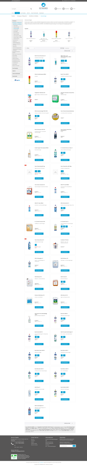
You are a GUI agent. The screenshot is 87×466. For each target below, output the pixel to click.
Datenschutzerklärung (49, 442)
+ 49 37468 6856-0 (72, 0)
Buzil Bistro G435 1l (64, 368)
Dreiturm (35, 427)
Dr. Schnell (61, 429)
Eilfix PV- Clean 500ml (39, 203)
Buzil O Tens (41, 429)
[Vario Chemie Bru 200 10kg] (55, 172)
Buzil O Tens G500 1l (69, 38)
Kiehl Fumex (50, 427)
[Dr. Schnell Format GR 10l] (29, 227)
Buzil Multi (71, 428)
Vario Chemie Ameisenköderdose (67, 111)
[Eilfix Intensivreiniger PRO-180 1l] (29, 116)
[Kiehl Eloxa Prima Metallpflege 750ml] (29, 319)
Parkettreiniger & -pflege (18, 37)
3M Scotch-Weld (57, 427)
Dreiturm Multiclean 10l (39, 295)
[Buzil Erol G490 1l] (55, 319)
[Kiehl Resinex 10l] (29, 282)
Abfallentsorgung (15, 58)
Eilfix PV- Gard (66, 428)
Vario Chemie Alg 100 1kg (40, 166)
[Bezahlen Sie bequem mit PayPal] (17, 80)
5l (61, 281)
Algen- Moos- (34, 428)
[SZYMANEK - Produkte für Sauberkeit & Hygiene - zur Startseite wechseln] (43, 6)
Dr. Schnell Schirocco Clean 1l (66, 147)
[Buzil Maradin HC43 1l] (29, 374)
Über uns (32, 439)
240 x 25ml (37, 60)
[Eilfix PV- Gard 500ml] (55, 190)
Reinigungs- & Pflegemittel (17, 22)
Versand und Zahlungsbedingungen (51, 439)
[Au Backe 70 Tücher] (55, 245)
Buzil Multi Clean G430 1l (40, 350)
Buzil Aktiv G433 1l (64, 350)
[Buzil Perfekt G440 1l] (55, 392)
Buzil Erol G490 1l (64, 313)
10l (43, 60)
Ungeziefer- (40, 427)
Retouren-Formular (34, 444)
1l (61, 79)
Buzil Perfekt (45, 427)
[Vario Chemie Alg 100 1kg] (29, 172)
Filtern (28, 48)
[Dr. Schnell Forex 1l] (55, 227)
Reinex (27, 427)
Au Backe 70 (62, 427)
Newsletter (33, 440)
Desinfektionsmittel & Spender (16, 52)
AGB (46, 440)
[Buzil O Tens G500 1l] (69, 34)
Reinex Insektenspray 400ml (56, 38)
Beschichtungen (16, 32)
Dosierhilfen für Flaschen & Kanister (17, 50)
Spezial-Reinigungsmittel (17, 47)
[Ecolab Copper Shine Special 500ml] (29, 153)
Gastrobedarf (15, 64)
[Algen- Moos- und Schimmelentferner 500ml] (44, 34)
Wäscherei (15, 46)
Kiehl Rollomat (39, 428)
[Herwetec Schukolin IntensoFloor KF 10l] (55, 98)
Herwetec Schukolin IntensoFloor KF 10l (67, 93)
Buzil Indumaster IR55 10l (40, 129)
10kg (39, 171)
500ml (62, 60)
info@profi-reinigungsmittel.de (17, 451)
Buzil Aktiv (37, 429)
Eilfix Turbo (66, 430)
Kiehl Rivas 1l (37, 387)
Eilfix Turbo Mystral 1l (39, 405)
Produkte (14, 20)
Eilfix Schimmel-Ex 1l (65, 203)
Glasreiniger (16, 25)
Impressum (47, 444)
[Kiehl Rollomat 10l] (55, 264)
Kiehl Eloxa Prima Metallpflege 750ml (41, 314)
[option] (37, 61)
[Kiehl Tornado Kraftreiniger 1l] (55, 337)
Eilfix (54, 427)
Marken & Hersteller (16, 65)
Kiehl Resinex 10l (38, 276)
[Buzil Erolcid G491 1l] (29, 337)
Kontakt (32, 442)
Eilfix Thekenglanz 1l (39, 258)
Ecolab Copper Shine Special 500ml (41, 147)
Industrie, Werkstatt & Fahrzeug (16, 44)
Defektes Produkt (34, 443)
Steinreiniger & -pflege (17, 35)
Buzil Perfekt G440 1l (65, 387)
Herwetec (55, 430)
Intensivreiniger (16, 28)
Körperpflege (15, 55)
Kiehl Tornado (50, 430)
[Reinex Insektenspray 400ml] (56, 34)
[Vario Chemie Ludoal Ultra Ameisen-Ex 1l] (55, 135)
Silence (65, 427)
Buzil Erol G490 (31, 427)
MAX (31, 428)
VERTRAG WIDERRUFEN (49, 443)
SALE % (14, 70)
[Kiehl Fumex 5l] (55, 282)
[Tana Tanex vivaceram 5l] (29, 190)
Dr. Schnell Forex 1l (64, 221)
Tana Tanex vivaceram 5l (40, 184)
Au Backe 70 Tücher (65, 239)
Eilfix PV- (32, 431)
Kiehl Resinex (28, 430)
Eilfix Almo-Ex (37, 430)
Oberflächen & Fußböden (17, 24)
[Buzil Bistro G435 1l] (55, 374)
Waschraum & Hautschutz (17, 54)
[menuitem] (22, 8)
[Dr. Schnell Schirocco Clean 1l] (55, 153)
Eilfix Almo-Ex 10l (64, 295)
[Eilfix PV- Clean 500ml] (29, 208)
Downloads (15, 76)
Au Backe (62, 430)
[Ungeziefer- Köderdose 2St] (29, 98)
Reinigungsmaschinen (16, 61)
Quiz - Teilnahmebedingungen (50, 446)
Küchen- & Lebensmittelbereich (16, 42)
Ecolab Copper (28, 431)
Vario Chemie (69, 427)
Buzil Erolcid (66, 429)
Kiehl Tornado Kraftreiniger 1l (67, 332)
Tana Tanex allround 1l (39, 239)
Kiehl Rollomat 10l (64, 258)
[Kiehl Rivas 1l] (29, 392)
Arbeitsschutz (15, 56)
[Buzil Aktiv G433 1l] (55, 356)
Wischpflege (16, 31)
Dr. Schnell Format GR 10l (40, 221)
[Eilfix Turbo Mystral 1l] (29, 411)
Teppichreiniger (16, 34)
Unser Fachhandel (16, 73)
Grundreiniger (16, 29)
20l (64, 281)
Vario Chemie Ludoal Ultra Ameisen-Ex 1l (66, 130)
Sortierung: (62, 48)
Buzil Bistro (61, 428)
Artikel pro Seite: (67, 50)
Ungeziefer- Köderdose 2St (40, 92)
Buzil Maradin (47, 429)
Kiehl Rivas (53, 429)
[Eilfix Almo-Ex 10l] (55, 300)
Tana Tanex (71, 430)
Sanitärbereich (15, 40)
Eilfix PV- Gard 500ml (65, 184)
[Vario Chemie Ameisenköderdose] (55, 116)
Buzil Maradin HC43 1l (39, 368)
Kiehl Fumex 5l (64, 276)
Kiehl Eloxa (28, 429)
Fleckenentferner (16, 38)
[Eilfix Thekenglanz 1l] (29, 264)
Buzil (29, 428)
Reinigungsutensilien (16, 59)
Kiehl (41, 430)
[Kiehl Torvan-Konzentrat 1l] (31, 34)
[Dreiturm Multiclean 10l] (29, 300)
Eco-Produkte (15, 68)
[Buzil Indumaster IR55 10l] (29, 135)
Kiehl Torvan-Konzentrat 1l (30, 38)
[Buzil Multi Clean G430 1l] (29, 356)
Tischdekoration (15, 62)
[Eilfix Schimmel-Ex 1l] (55, 208)
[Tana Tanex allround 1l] (29, 245)
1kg (36, 171)
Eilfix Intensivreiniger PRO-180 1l (41, 111)
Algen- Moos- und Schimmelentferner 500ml (43, 39)
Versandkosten (41, 462)
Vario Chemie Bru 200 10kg (66, 166)
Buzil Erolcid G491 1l (39, 332)
